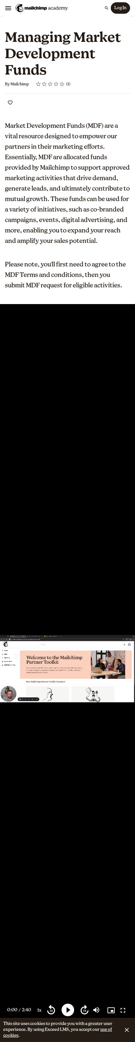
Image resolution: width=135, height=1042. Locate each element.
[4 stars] (56, 84)
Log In (120, 8)
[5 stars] (62, 84)
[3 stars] (50, 84)
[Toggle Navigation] (8, 8)
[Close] (127, 1030)
